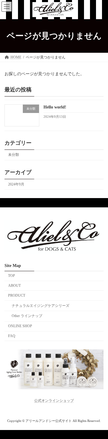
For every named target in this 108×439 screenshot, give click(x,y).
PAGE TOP (99, 419)
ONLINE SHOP (20, 326)
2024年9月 (16, 184)
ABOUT (14, 285)
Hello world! (55, 107)
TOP (11, 276)
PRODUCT (16, 295)
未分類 (13, 155)
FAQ (11, 336)
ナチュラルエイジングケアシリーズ (40, 306)
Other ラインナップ (27, 316)
